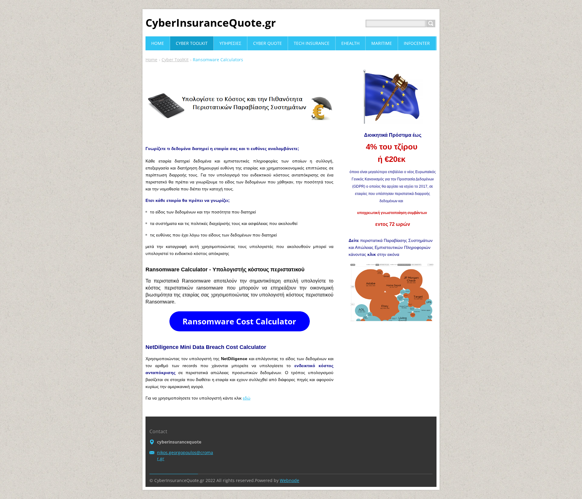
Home (151, 59)
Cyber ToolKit (175, 59)
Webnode (289, 480)
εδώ (246, 398)
